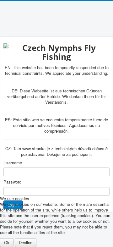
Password (12, 182)
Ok (6, 242)
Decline (25, 242)
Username (12, 163)
